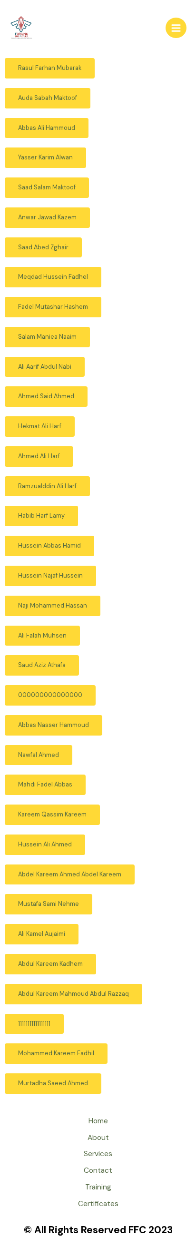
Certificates (98, 1203)
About (98, 1137)
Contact (98, 1170)
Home (98, 1121)
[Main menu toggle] (176, 28)
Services (98, 1154)
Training (98, 1187)
